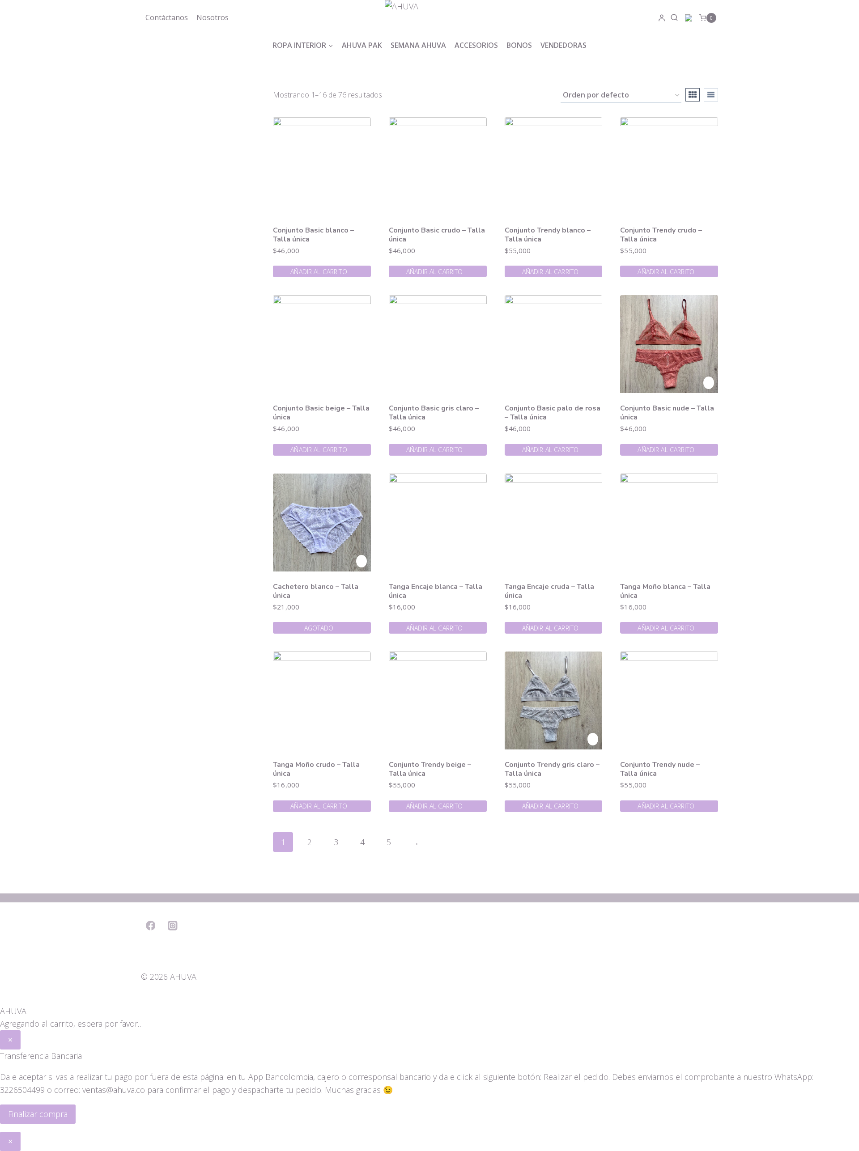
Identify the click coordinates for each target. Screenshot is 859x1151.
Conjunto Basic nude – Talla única (667, 412)
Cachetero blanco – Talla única (315, 591)
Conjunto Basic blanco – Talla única (313, 234)
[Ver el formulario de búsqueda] (675, 18)
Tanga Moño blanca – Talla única (665, 591)
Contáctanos (166, 17)
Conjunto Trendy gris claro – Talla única (552, 769)
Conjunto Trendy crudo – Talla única (661, 234)
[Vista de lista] (711, 95)
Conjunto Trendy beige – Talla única (430, 769)
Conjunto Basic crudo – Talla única (437, 234)
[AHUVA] (429, 18)
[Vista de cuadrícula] (692, 95)
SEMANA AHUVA (418, 45)
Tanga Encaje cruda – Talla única (549, 591)
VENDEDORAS (563, 45)
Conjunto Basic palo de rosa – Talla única (552, 412)
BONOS (519, 45)
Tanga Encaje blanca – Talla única (435, 591)
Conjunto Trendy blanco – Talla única (548, 234)
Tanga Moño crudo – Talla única (316, 769)
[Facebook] (150, 925)
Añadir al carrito (318, 271)
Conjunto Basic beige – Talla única (321, 412)
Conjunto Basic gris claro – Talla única (434, 412)
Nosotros (212, 17)
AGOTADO (319, 628)
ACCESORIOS (476, 45)
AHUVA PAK (362, 45)
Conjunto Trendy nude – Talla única (660, 769)
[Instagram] (173, 925)
